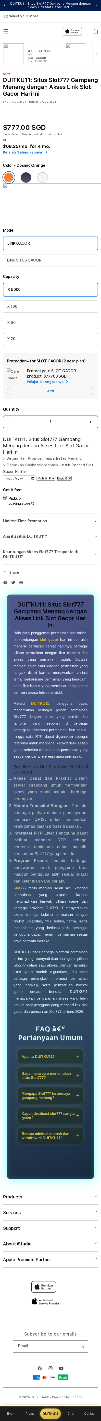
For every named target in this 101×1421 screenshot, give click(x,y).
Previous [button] (4, 5)
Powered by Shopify (67, 1397)
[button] (50, 521)
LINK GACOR (18, 243)
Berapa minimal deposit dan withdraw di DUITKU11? (45, 1136)
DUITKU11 (50, 1414)
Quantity (11, 409)
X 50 (11, 322)
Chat (71, 1413)
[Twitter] (14, 583)
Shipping (27, 133)
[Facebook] (6, 583)
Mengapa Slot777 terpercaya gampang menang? (46, 1095)
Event (11, 1413)
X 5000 (14, 289)
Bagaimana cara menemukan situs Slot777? (46, 1075)
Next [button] (96, 5)
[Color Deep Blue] (26, 177)
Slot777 (19, 888)
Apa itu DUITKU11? (38, 1056)
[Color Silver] (42, 177)
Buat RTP (64, 478)
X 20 (11, 338)
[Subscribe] (82, 1346)
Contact (89, 1413)
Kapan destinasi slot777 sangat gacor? (48, 1115)
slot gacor (49, 639)
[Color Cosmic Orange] (9, 177)
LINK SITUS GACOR (24, 260)
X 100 (12, 306)
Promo (30, 1413)
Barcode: (34, 101)
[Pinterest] (22, 583)
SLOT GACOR (41, 1397)
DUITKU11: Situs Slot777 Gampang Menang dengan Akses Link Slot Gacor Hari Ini (50, 5)
